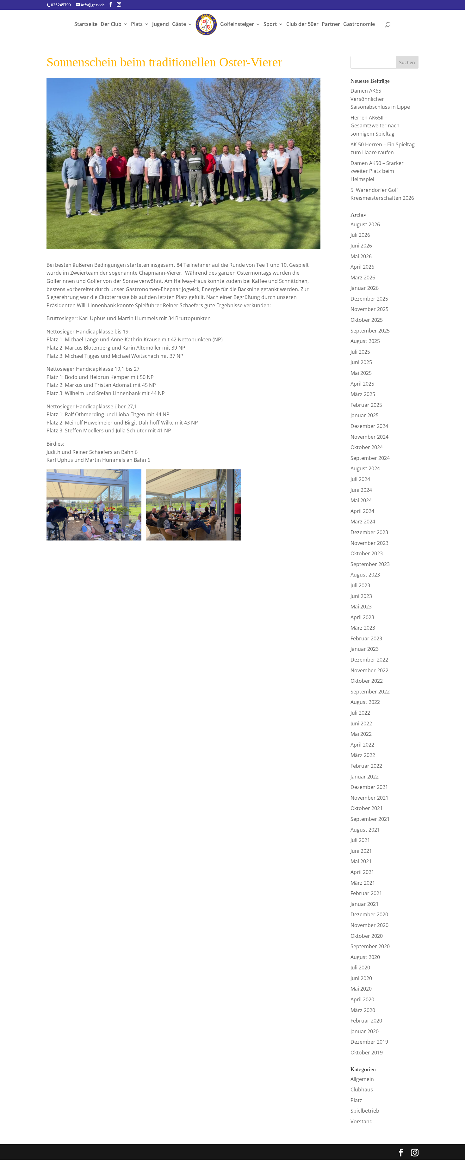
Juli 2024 (360, 479)
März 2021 (362, 882)
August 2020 (365, 957)
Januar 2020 (364, 1031)
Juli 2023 (360, 585)
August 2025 (365, 341)
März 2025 (362, 394)
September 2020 (370, 946)
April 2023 (362, 617)
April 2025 (362, 383)
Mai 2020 (361, 988)
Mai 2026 (361, 256)
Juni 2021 (361, 850)
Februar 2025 (366, 404)
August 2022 (365, 702)
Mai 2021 (361, 861)
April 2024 (362, 511)
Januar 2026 (364, 287)
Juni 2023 (361, 596)
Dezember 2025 (369, 298)
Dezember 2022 (369, 659)
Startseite (85, 24)
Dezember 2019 (369, 1041)
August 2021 (365, 829)
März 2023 (362, 627)
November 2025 (369, 309)
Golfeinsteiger (237, 24)
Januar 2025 (364, 415)
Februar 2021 (366, 893)
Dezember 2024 (369, 426)
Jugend (160, 24)
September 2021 (370, 818)
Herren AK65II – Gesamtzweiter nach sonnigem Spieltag (375, 125)
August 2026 (365, 224)
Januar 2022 (364, 776)
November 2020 (369, 925)
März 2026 (362, 277)
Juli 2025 (360, 351)
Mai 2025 (361, 372)
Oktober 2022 (366, 680)
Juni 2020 (361, 978)
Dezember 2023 (369, 532)
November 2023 (369, 543)
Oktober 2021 (366, 808)
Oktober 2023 (366, 553)
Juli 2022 (360, 712)
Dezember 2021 (369, 787)
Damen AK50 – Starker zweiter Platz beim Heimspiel (377, 171)
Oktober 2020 (366, 935)
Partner (331, 24)
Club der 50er (302, 24)
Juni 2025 (361, 362)
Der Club (111, 24)
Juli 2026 (360, 234)
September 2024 (370, 458)
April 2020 (362, 999)
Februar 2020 (366, 1020)
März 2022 (362, 755)
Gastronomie (359, 24)
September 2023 (370, 564)
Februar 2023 (366, 638)
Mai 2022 (361, 733)
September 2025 (370, 330)
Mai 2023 (361, 606)
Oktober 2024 (366, 447)
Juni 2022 (361, 723)
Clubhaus (361, 1089)
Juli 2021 (360, 840)
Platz (137, 24)
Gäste (179, 24)
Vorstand (361, 1121)
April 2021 (362, 872)
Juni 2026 (361, 245)
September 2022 (370, 691)
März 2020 (362, 1010)
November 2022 (369, 670)
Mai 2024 (361, 500)
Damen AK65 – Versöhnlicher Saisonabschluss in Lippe (380, 98)
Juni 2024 (361, 489)
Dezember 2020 (369, 914)
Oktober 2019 (366, 1052)
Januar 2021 (364, 904)
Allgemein (362, 1079)
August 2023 (365, 574)
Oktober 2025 (366, 319)
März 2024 (362, 521)
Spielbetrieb (364, 1110)
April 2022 (362, 744)
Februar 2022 (366, 765)
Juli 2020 (360, 967)
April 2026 (362, 266)
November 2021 (369, 797)
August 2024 (365, 468)
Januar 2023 (364, 648)
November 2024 (369, 436)
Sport (270, 24)
